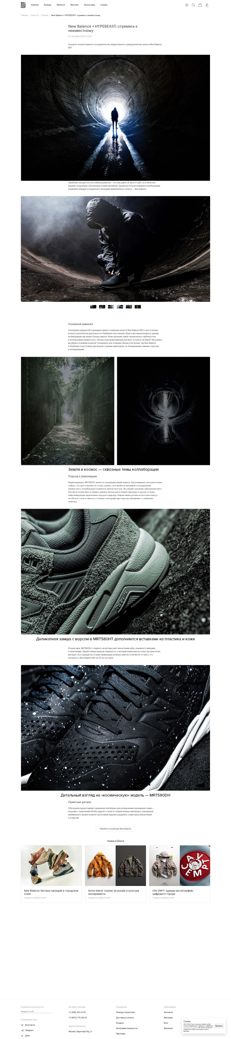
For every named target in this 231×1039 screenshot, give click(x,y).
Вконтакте (30, 1025)
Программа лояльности (127, 1028)
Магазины (168, 1018)
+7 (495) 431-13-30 (77, 1012)
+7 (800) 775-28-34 (78, 1018)
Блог (166, 1023)
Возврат (120, 1023)
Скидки (103, 5)
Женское (74, 5)
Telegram (29, 1030)
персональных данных (191, 1027)
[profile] (206, 5)
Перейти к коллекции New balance (115, 829)
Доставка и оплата (125, 1018)
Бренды (47, 5)
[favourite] (186, 5)
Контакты (168, 1012)
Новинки (35, 5)
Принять (219, 1026)
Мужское (61, 5)
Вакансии (168, 1028)
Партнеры (120, 1034)
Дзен (27, 1036)
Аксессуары (89, 5)
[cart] (200, 5)
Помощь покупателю (125, 1012)
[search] (193, 5)
